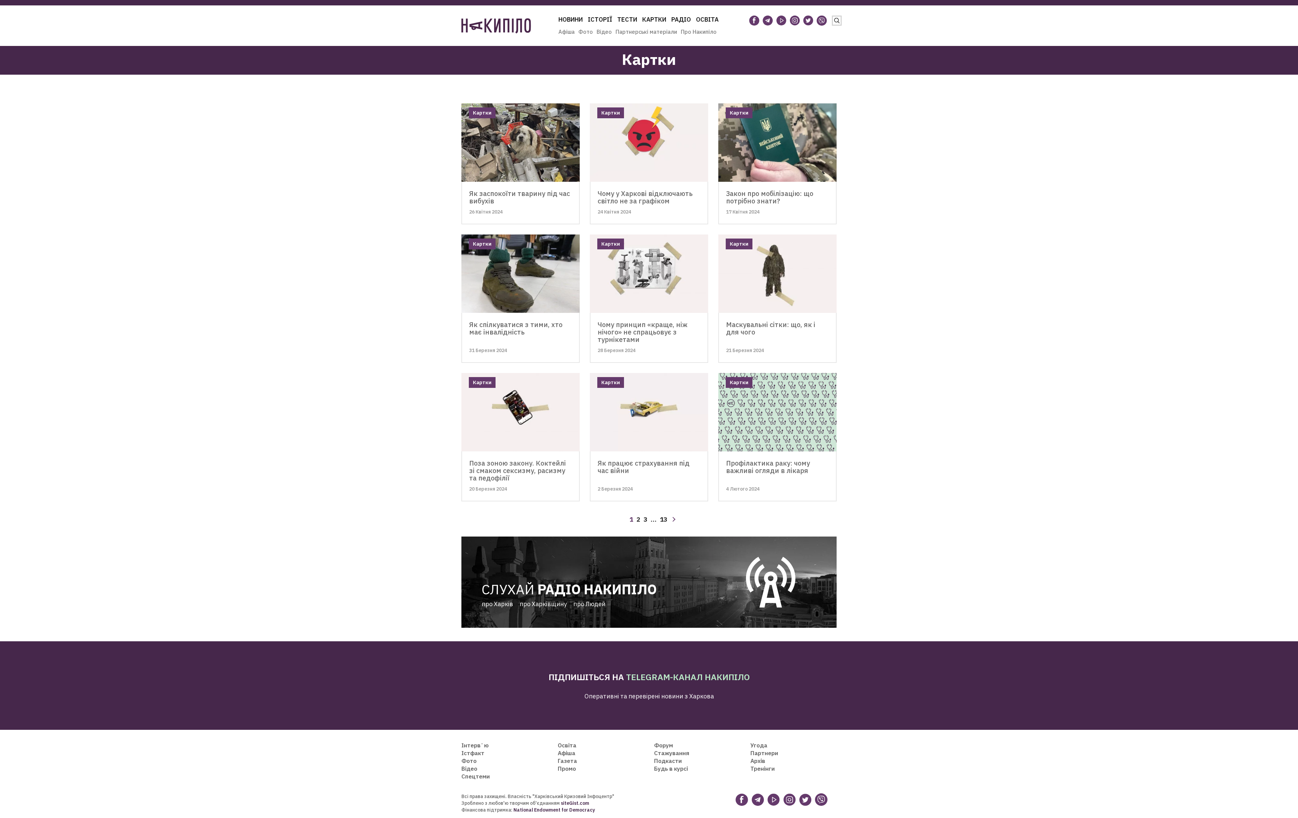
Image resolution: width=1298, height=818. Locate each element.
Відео (604, 31)
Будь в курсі (671, 768)
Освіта (707, 19)
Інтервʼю (475, 745)
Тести (627, 19)
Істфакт (472, 753)
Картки (654, 19)
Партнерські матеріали (646, 31)
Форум (663, 745)
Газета (567, 761)
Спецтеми (475, 776)
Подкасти (668, 761)
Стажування (671, 753)
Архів (757, 761)
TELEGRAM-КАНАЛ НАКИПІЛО (688, 677)
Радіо (681, 19)
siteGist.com (575, 803)
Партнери (764, 753)
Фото (585, 31)
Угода (758, 745)
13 (663, 519)
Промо (567, 768)
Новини (570, 19)
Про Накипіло (699, 31)
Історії (600, 19)
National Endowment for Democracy (553, 810)
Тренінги (762, 768)
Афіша (566, 31)
